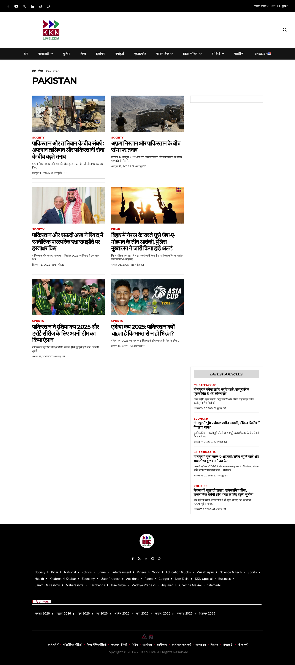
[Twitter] (24, 6)
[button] (284, 29)
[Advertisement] (180, 29)
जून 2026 (84, 613)
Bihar (115, 229)
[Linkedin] (32, 6)
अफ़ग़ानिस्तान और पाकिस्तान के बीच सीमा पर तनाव (145, 147)
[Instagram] (40, 6)
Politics (200, 486)
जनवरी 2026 (185, 613)
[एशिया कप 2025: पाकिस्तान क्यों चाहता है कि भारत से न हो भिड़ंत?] (147, 297)
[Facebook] (8, 6)
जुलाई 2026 (64, 613)
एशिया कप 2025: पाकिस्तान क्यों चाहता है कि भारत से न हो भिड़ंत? (142, 330)
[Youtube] (16, 6)
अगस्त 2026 (42, 613)
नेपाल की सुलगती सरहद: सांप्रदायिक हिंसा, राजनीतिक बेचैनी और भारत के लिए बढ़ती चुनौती (223, 492)
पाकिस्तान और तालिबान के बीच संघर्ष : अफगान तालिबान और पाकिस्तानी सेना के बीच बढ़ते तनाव (68, 150)
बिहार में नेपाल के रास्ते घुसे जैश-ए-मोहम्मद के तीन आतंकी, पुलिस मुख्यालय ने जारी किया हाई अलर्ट (143, 241)
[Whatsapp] (48, 6)
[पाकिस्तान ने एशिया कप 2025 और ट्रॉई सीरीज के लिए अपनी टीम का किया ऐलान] (68, 297)
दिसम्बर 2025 (207, 613)
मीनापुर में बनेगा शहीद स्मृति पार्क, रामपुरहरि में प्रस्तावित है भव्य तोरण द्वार (221, 391)
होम (34, 71)
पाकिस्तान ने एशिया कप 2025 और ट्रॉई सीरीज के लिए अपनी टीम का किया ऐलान (65, 333)
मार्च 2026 (142, 613)
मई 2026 (102, 613)
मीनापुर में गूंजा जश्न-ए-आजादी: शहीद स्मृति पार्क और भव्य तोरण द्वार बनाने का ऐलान (226, 458)
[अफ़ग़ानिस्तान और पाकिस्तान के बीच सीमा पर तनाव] (147, 114)
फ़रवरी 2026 (162, 613)
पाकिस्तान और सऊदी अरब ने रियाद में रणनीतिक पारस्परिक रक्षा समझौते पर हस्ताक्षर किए (67, 241)
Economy (201, 418)
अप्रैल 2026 (122, 613)
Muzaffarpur (205, 385)
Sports (38, 321)
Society (38, 137)
